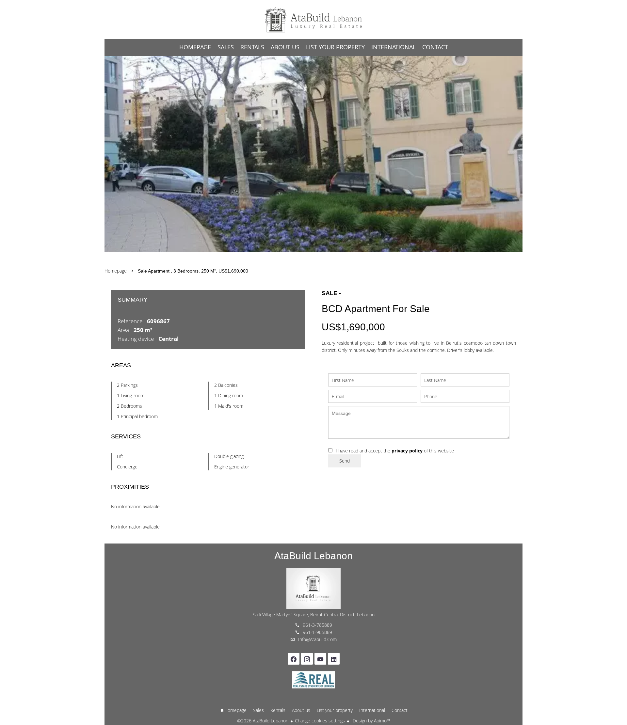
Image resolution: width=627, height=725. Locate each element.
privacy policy (407, 451)
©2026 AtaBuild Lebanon (262, 720)
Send (344, 461)
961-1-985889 (317, 632)
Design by (370, 720)
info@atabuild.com (317, 639)
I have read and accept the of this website (395, 451)
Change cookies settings (320, 720)
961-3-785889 (317, 625)
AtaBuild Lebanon (313, 555)
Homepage (313, 19)
